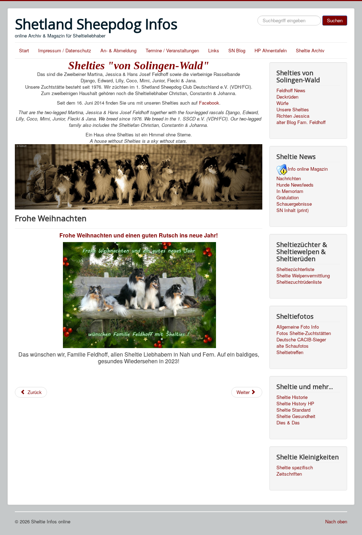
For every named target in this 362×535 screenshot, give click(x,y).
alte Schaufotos (292, 346)
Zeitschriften (289, 474)
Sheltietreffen (289, 352)
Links (213, 50)
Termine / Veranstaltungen (172, 50)
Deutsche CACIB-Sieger (301, 339)
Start (24, 50)
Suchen (335, 20)
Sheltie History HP (295, 403)
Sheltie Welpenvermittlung (303, 275)
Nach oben (336, 521)
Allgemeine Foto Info (297, 327)
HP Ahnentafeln (271, 50)
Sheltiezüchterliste (295, 269)
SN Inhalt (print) (292, 210)
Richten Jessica (292, 116)
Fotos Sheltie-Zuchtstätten (303, 333)
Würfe (282, 103)
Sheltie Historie (292, 397)
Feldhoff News (290, 90)
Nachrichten (288, 178)
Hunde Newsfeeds (295, 185)
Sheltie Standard (293, 410)
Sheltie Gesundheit (295, 416)
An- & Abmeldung (118, 50)
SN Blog (236, 50)
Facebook (209, 102)
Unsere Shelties (292, 109)
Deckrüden (287, 97)
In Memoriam (289, 191)
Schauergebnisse (294, 204)
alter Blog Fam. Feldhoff (301, 122)
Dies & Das (288, 422)
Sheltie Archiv (310, 50)
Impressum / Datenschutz (64, 50)
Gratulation (287, 197)
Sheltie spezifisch (294, 467)
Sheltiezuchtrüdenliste (299, 282)
